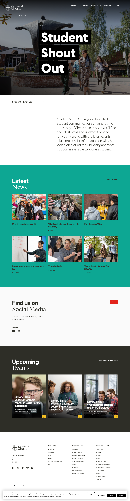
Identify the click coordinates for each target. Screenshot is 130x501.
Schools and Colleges (78, 461)
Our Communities (77, 470)
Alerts (49, 464)
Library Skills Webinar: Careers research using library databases (27, 401)
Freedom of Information (103, 464)
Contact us (51, 452)
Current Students (77, 452)
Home (13, 15)
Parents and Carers (77, 458)
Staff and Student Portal (55, 461)
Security (98, 479)
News (49, 455)
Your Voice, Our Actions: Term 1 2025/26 (97, 267)
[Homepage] (14, 8)
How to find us (52, 449)
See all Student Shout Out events (108, 360)
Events (45, 102)
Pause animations (19, 486)
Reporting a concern (78, 473)
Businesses (75, 467)
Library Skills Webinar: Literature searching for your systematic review (62, 405)
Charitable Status (101, 461)
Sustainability (100, 470)
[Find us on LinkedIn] (32, 468)
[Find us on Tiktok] (23, 468)
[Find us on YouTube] (27, 468)
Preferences (101, 495)
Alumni (74, 464)
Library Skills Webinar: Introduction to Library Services (100, 404)
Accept (121, 495)
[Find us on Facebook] (13, 331)
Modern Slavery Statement (103, 467)
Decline (111, 495)
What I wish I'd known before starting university (64, 225)
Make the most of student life (24, 224)
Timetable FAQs (55, 266)
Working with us (101, 476)
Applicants (75, 449)
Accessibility (99, 449)
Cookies (98, 452)
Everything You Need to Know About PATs (28, 267)
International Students (78, 455)
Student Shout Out (22, 15)
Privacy (98, 455)
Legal (97, 458)
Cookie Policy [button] (22, 496)
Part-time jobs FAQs (92, 224)
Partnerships (99, 473)
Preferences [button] (58, 496)
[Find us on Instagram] (19, 331)
